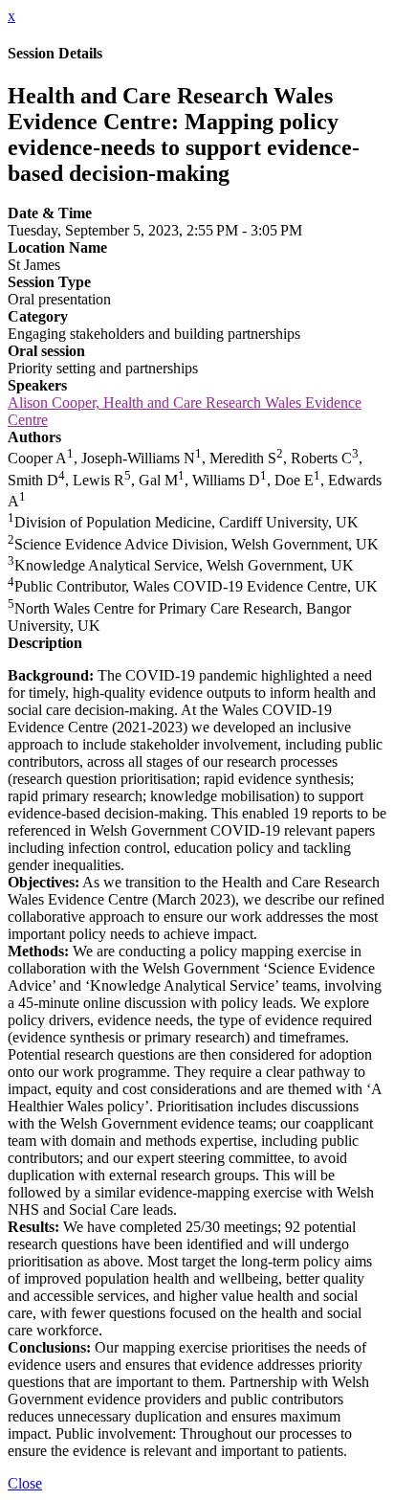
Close (25, 1483)
